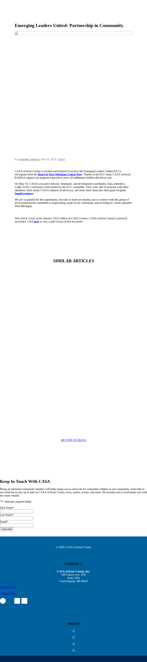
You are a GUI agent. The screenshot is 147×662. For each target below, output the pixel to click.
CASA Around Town (33, 341)
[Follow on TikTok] (24, 601)
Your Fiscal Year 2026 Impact (40, 292)
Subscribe (6, 529)
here (36, 221)
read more (24, 313)
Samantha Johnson (28, 159)
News (61, 159)
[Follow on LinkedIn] (17, 601)
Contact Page (7, 593)
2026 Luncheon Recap (34, 390)
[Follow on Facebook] (3, 601)
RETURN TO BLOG (73, 440)
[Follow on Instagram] (10, 601)
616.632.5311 (8, 587)
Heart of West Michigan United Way (60, 174)
